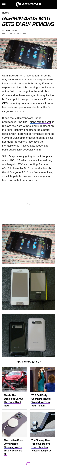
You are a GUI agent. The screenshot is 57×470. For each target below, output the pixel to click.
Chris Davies (11, 31)
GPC (5, 103)
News (5, 13)
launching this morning (24, 87)
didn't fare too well (40, 122)
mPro (45, 99)
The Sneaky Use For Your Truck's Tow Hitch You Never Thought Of (41, 445)
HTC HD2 (14, 160)
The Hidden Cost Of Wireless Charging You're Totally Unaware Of (13, 447)
